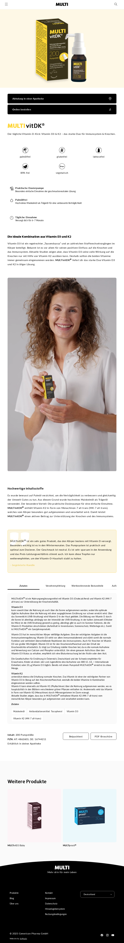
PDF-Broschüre (103, 736)
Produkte (14, 893)
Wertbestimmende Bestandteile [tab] (87, 585)
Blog (12, 898)
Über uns (14, 903)
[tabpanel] (62, 658)
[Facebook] (101, 935)
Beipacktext (76, 736)
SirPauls (23, 938)
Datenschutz (51, 903)
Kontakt (49, 893)
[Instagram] (107, 935)
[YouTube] (112, 935)
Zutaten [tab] (23, 585)
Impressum (50, 898)
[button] (6, 4)
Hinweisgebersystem (55, 909)
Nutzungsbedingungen (56, 914)
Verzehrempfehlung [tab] (55, 585)
